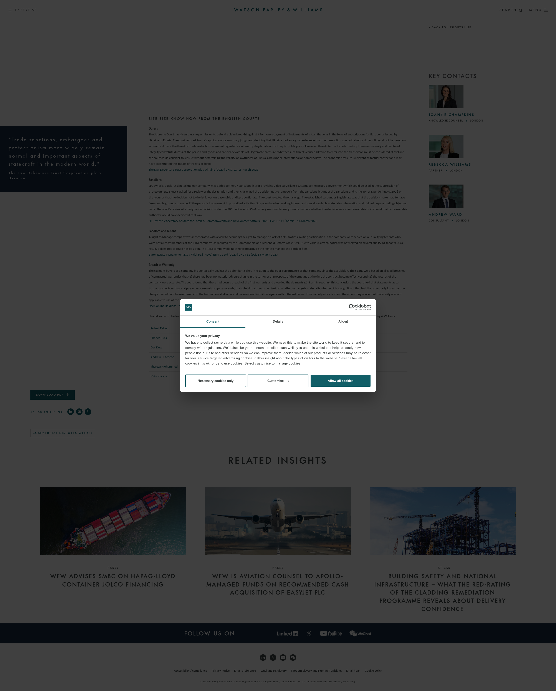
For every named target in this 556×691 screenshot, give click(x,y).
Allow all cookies (340, 381)
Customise (275, 381)
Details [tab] (278, 321)
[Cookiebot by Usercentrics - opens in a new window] (352, 307)
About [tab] (343, 321)
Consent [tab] (212, 321)
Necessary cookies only (215, 381)
